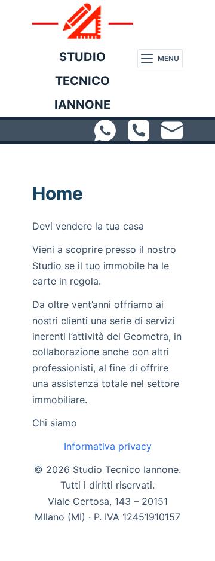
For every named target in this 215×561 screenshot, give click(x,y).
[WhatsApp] (105, 130)
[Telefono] (138, 130)
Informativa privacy (108, 446)
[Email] (172, 130)
